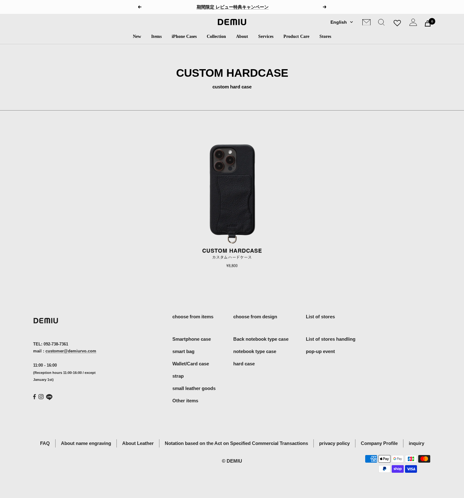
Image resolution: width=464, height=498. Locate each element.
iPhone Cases (184, 36)
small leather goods (194, 388)
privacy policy (334, 443)
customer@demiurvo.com (70, 351)
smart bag (183, 351)
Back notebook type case (261, 339)
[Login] (413, 23)
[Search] (381, 23)
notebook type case (254, 351)
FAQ (45, 443)
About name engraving (86, 443)
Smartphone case (191, 339)
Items (156, 36)
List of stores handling (330, 339)
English (338, 22)
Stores (325, 36)
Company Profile (379, 443)
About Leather (138, 443)
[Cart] (428, 24)
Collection (216, 36)
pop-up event (320, 351)
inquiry (416, 443)
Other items (185, 400)
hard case (244, 363)
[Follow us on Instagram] (41, 396)
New (137, 36)
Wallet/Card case (190, 363)
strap (178, 376)
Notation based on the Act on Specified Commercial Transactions (236, 443)
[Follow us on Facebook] (34, 396)
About (242, 36)
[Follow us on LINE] (49, 397)
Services (265, 36)
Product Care (296, 36)
